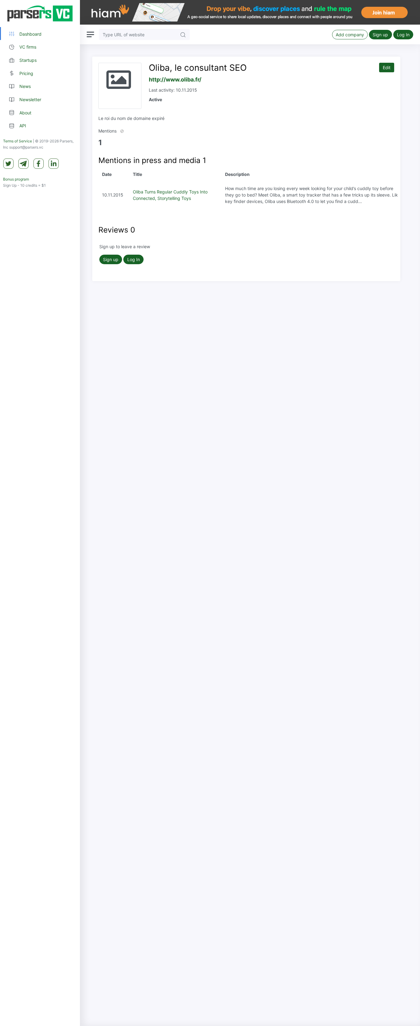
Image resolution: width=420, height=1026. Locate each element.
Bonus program (16, 179)
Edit (386, 67)
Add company (350, 34)
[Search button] (183, 34)
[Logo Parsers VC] (40, 13)
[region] (40, 513)
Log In (403, 34)
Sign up (380, 34)
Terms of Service (17, 141)
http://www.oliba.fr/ (175, 79)
